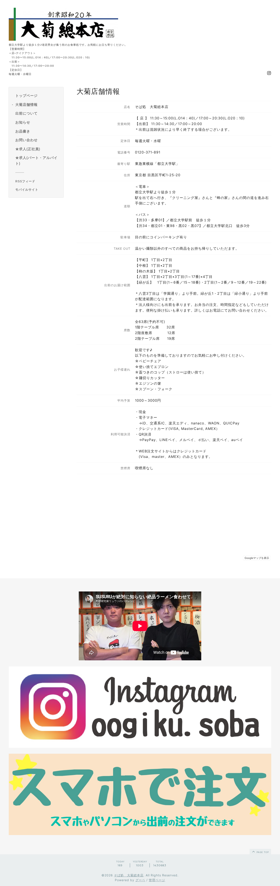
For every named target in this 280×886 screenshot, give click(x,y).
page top (262, 852)
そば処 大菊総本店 (129, 875)
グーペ (140, 880)
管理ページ (157, 880)
